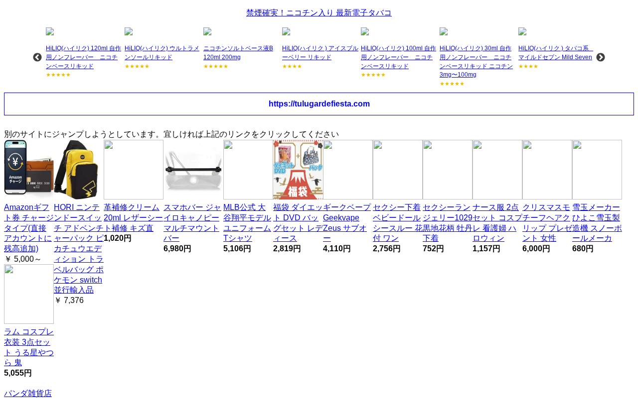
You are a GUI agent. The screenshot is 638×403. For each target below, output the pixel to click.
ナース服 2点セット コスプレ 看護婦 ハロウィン (497, 222)
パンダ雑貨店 (28, 393)
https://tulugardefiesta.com (319, 104)
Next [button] (601, 58)
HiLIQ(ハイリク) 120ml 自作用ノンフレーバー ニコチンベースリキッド (83, 57)
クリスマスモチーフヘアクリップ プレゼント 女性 (547, 222)
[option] (84, 53)
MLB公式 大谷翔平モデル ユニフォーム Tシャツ (247, 222)
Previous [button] (37, 58)
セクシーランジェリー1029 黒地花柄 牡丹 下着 (448, 222)
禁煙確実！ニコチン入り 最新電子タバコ (319, 12)
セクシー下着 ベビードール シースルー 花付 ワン (398, 222)
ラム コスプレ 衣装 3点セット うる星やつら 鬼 (29, 347)
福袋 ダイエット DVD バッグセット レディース (298, 222)
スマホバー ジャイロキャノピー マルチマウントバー (192, 222)
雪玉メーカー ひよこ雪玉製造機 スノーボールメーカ (597, 222)
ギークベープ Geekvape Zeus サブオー (347, 222)
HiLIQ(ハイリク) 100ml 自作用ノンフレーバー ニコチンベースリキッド (398, 57)
